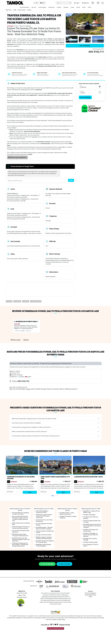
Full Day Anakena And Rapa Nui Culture (45, 531)
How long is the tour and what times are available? (26, 423)
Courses (78, 7)
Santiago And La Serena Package (90, 539)
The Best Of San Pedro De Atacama (90, 517)
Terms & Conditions (90, 593)
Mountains (26, 301)
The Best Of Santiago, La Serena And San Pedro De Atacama (90, 534)
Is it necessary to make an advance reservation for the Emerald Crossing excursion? (36, 436)
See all (27, 340)
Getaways (66, 7)
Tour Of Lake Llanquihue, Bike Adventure (20, 531)
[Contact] (93, 3)
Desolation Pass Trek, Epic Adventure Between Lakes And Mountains (21, 539)
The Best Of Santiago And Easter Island (90, 530)
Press (90, 597)
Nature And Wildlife (36, 301)
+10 (100, 15)
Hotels (83, 7)
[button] (64, 2)
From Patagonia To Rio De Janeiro (90, 545)
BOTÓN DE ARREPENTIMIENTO (55, 628)
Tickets (89, 7)
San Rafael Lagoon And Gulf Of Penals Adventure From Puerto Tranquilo (92, 526)
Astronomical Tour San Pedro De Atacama (44, 520)
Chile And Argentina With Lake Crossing (92, 521)
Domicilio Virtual (22, 597)
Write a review (16, 340)
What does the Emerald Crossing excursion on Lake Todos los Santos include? (34, 418)
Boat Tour (9, 301)
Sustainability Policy (90, 595)
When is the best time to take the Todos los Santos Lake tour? (29, 431)
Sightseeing (17, 301)
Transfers (59, 7)
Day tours (33, 7)
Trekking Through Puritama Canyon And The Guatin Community (44, 516)
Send (71, 180)
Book (29, 492)
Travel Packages (42, 7)
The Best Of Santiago (89, 514)
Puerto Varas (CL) (50, 276)
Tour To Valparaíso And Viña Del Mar (44, 524)
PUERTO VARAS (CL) (12, 193)
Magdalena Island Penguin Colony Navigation (43, 545)
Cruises (72, 7)
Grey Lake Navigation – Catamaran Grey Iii (42, 511)
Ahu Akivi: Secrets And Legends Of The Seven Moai (45, 541)
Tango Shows (51, 7)
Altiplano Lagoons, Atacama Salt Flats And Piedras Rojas (44, 537)
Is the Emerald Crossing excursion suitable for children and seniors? (31, 427)
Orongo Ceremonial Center (43, 535)
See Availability (85, 46)
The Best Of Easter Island (90, 542)
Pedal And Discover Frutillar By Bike (21, 523)
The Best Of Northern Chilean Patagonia (68, 517)
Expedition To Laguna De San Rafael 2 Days (91, 511)
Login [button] (77, 3)
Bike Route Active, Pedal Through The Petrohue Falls (20, 534)
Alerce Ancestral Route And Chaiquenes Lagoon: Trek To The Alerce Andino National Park (20, 519)
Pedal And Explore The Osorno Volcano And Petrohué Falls (21, 527)
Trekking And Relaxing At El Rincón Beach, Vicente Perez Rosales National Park (20, 544)
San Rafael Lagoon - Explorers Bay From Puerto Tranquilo (44, 528)
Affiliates (90, 591)
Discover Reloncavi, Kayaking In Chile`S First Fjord (20, 513)
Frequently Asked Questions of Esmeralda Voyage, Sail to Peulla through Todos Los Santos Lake (55, 409)
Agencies (86, 3)
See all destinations (24, 7)
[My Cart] (98, 3)
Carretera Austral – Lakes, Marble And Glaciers (67, 513)
